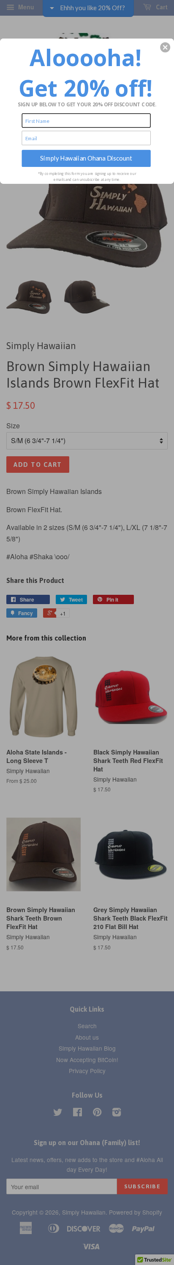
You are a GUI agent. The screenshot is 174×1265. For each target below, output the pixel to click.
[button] (165, 47)
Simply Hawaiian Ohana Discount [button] (86, 158)
